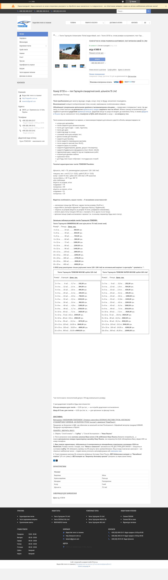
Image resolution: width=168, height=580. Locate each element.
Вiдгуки (22, 69)
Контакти (134, 23)
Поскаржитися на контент (84, 564)
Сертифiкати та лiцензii (27, 65)
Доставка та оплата (116, 23)
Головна (73, 23)
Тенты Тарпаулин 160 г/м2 (97, 522)
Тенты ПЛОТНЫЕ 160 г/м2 (61, 519)
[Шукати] (148, 11)
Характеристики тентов (27, 516)
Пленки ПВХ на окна (129, 519)
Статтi (21, 57)
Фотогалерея (24, 42)
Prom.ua (95, 562)
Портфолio (23, 38)
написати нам (116, 451)
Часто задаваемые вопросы (28, 519)
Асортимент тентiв (25, 46)
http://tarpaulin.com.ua (29, 98)
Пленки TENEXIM (128, 516)
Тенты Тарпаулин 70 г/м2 (62, 516)
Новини (22, 53)
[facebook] (54, 461)
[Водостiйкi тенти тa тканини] (24, 23)
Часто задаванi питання (27, 72)
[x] (57, 461)
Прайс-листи (24, 50)
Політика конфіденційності (102, 564)
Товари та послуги (91, 23)
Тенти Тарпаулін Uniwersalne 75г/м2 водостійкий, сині (80, 36)
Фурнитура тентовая (129, 522)
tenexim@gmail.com (29, 101)
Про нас (22, 61)
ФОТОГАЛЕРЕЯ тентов (60, 522)
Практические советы (26, 522)
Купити (97, 59)
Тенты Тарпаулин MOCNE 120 (97, 519)
